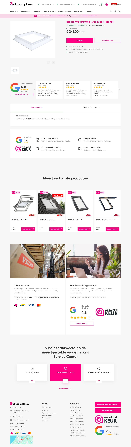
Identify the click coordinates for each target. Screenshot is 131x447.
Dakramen (13, 11)
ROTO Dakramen (75, 410)
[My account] (115, 11)
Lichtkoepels (24, 11)
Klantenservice (47, 407)
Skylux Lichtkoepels (76, 418)
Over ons (45, 410)
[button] (111, 11)
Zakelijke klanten (107, 410)
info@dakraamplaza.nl (20, 420)
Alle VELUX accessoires (77, 436)
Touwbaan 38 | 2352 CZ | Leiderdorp (21, 412)
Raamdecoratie (49, 11)
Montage (89, 11)
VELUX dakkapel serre (77, 433)
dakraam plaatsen (89, 15)
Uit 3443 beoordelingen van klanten (53, 150)
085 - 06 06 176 (18, 416)
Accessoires (78, 11)
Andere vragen (64, 388)
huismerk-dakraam (57, 15)
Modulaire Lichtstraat (64, 11)
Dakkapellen (36, 11)
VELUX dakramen (75, 407)
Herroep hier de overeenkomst (107, 404)
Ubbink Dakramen (76, 413)
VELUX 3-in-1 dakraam (77, 424)
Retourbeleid (46, 418)
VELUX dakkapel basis (77, 430)
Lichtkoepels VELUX (76, 416)
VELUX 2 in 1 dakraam (77, 421)
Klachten (45, 421)
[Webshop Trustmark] (106, 4)
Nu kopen (80, 40)
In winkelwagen (107, 40)
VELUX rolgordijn (75, 427)
